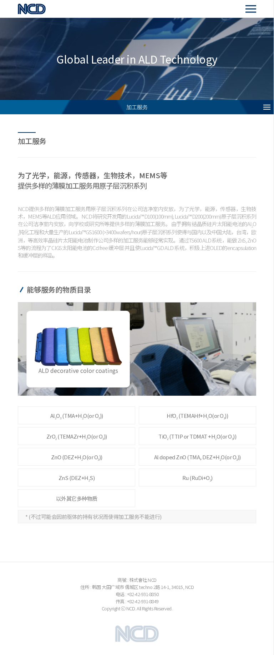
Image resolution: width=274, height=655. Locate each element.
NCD (39, 9)
